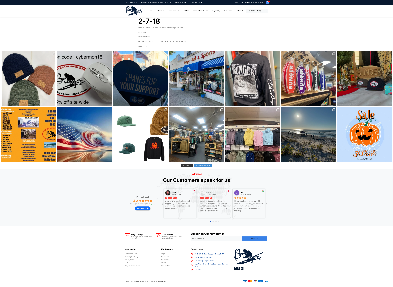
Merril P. (209, 192)
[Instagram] (242, 268)
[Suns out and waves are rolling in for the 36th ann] (308, 134)
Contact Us (239, 11)
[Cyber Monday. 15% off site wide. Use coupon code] (84, 78)
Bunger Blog (216, 11)
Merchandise (172, 11)
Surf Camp (228, 11)
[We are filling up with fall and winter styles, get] (196, 134)
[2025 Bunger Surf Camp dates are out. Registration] (28, 134)
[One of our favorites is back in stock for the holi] (252, 78)
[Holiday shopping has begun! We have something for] (308, 78)
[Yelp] (238, 268)
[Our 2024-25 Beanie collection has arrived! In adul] (28, 78)
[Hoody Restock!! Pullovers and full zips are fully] (252, 134)
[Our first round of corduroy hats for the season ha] (364, 78)
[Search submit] (266, 10)
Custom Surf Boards (200, 11)
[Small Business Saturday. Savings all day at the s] (140, 78)
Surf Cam (186, 11)
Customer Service (194, 2)
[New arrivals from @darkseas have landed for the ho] (140, 134)
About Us (160, 11)
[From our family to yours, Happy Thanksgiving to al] (196, 78)
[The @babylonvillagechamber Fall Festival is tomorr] (364, 134)
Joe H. (174, 192)
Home (151, 11)
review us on (141, 208)
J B (242, 192)
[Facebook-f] (235, 268)
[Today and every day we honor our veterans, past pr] (84, 134)
